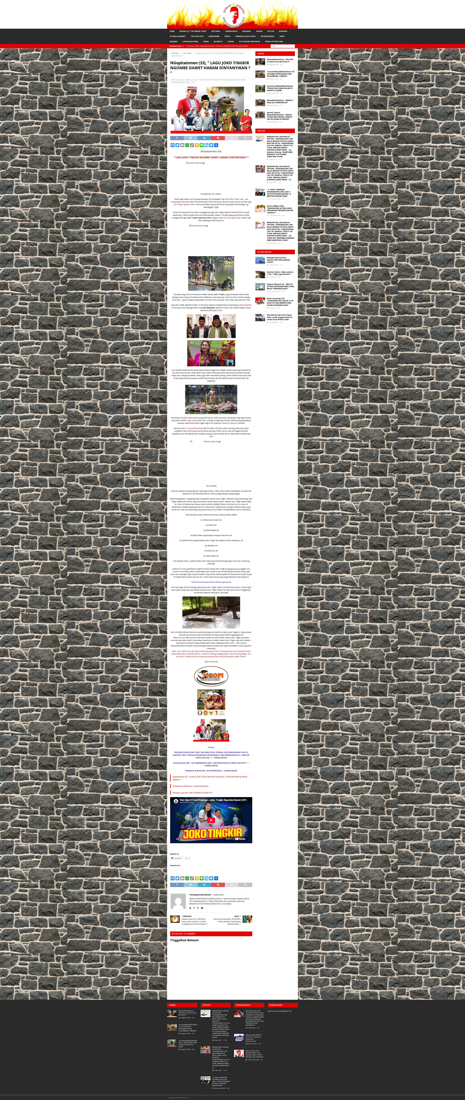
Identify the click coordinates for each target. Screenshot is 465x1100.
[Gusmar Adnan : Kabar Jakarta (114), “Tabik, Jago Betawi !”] (260, 274)
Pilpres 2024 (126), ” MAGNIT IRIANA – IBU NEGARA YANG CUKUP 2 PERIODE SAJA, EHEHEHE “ (255, 1054)
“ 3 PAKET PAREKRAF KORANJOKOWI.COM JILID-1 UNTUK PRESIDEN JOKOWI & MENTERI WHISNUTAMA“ (279, 192)
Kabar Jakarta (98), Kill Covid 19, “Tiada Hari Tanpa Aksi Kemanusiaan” (253, 1038)
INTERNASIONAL (268, 36)
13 (281, 182)
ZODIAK (231, 41)
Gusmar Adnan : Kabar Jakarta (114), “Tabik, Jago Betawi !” (280, 273)
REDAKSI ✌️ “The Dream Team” (193, 31)
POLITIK (270, 31)
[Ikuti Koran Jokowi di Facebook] (193, 908)
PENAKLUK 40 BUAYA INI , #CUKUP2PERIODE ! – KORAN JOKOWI (211, 770)
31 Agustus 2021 (274, 322)
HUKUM (259, 31)
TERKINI (260, 53)
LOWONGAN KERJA (190, 41)
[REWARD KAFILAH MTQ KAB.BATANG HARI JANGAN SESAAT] (260, 260)
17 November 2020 (275, 215)
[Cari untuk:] (283, 46)
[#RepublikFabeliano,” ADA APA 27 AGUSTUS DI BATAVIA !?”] (260, 62)
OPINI (281, 36)
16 (281, 159)
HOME (172, 31)
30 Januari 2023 (252, 1044)
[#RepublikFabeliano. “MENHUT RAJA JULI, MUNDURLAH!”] (260, 103)
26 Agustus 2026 (274, 64)
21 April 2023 (251, 1028)
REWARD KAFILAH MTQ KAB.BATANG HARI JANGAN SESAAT (278, 260)
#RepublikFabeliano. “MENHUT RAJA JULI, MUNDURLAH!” (280, 101)
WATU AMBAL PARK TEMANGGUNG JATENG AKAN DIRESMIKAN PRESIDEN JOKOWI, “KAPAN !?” (280, 209)
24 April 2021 (273, 159)
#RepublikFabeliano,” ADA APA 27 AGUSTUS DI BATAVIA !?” (280, 60)
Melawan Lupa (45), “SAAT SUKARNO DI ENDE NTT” (193, 792)
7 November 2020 (274, 199)
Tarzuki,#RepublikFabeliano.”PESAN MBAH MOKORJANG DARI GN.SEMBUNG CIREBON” (280, 73)
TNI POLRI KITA (197, 36)
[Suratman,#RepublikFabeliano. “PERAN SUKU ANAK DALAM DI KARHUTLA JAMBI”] (260, 88)
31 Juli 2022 (272, 308)
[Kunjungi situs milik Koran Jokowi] (190, 908)
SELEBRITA (218, 41)
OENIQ (206, 41)
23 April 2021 (273, 182)
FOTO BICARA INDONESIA (249, 41)
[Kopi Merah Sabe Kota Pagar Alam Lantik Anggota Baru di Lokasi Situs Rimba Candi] (260, 317)
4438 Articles (219, 895)
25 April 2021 (273, 243)
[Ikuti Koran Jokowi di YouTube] (201, 908)
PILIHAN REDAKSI (264, 252)
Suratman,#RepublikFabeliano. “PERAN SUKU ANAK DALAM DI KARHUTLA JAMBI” (280, 88)
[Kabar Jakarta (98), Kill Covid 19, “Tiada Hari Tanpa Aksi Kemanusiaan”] (239, 1037)
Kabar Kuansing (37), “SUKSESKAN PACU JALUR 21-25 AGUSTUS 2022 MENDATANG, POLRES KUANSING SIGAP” (280, 301)
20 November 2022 (275, 291)
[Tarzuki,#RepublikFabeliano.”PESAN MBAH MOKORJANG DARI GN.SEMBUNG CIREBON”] (260, 74)
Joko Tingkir (219, 294)
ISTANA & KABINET (178, 36)
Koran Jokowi (193, 80)
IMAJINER (173, 41)
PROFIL (227, 36)
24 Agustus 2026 (274, 105)
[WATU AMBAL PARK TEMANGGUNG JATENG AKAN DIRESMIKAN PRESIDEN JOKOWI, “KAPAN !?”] (260, 208)
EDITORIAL (215, 31)
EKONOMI (283, 31)
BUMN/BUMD (214, 36)
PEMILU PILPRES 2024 (274, 41)
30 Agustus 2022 (179, 80)
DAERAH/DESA (231, 31)
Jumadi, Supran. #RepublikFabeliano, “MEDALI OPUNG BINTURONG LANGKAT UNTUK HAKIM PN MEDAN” (280, 115)
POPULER (261, 131)
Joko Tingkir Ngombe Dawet (199, 218)
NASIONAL (246, 31)
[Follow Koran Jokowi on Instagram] (197, 908)
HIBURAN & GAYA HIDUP (245, 36)
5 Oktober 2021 (273, 265)
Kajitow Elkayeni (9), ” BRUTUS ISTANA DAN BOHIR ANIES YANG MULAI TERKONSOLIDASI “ (280, 286)
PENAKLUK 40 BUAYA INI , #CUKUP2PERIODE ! (191, 786)
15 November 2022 (253, 1060)
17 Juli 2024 (272, 277)
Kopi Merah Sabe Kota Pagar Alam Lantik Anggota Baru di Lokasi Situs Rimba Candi (279, 317)
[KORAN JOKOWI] (232, 27)
